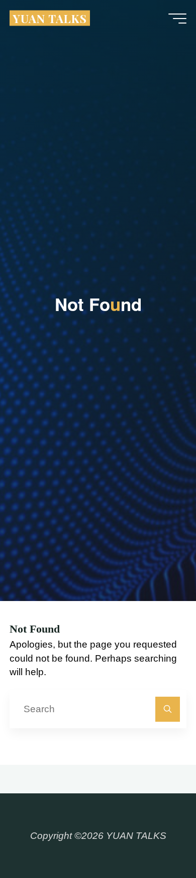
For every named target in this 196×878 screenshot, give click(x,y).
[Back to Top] (157, 839)
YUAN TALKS (50, 18)
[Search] (167, 709)
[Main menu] (177, 19)
